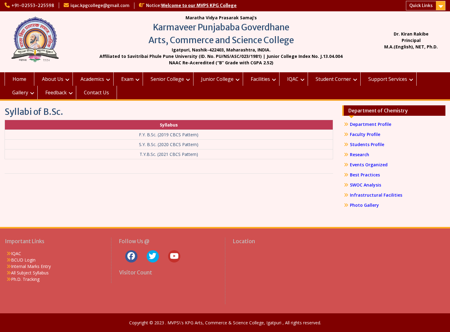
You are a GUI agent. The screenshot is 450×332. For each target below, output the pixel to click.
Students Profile (367, 144)
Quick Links (421, 5)
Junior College (217, 79)
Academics (92, 79)
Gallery (20, 92)
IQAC (292, 79)
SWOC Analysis (365, 185)
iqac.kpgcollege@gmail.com (99, 5)
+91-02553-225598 (32, 5)
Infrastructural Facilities (376, 195)
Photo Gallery (364, 205)
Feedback (56, 92)
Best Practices (365, 175)
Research (359, 154)
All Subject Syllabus (30, 273)
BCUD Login (23, 260)
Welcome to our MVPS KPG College (199, 5)
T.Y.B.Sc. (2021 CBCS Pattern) (169, 154)
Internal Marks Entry (31, 266)
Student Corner (333, 79)
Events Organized (369, 165)
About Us (52, 79)
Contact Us (96, 92)
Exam (127, 79)
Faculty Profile (365, 134)
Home (19, 79)
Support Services (387, 79)
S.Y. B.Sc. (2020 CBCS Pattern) (168, 144)
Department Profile (370, 124)
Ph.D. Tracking (25, 279)
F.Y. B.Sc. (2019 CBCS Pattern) (168, 135)
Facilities (260, 79)
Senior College (167, 79)
